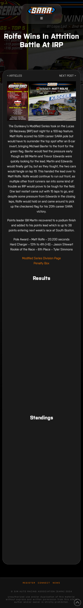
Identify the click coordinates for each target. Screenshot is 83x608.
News (56, 583)
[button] (41, 18)
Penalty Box (41, 263)
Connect (44, 583)
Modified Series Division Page (41, 258)
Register (29, 583)
